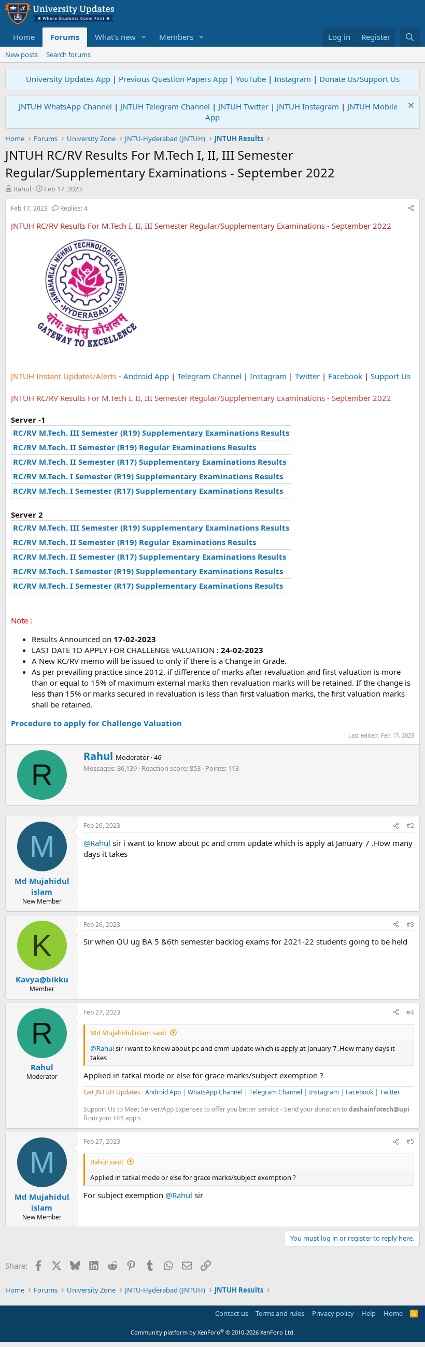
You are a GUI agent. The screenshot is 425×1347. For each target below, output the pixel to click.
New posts (21, 54)
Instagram (292, 79)
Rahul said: (106, 1162)
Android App (146, 376)
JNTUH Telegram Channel (165, 106)
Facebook (345, 376)
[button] (144, 37)
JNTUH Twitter (243, 106)
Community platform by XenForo (213, 1332)
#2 (410, 825)
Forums (64, 37)
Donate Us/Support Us (359, 79)
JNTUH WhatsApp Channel (65, 106)
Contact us (231, 1313)
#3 (410, 924)
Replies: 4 (74, 208)
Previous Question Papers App (173, 79)
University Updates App (68, 79)
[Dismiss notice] (409, 106)
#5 (410, 1141)
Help (368, 1313)
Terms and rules (280, 1313)
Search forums (68, 54)
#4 (410, 1012)
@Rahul (96, 843)
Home (24, 37)
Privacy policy (333, 1313)
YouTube (251, 79)
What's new (115, 37)
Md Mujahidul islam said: (128, 1032)
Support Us (390, 376)
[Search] (410, 37)
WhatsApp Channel (215, 1092)
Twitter (307, 376)
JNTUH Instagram (308, 106)
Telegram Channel (209, 376)
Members (176, 37)
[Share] (411, 209)
